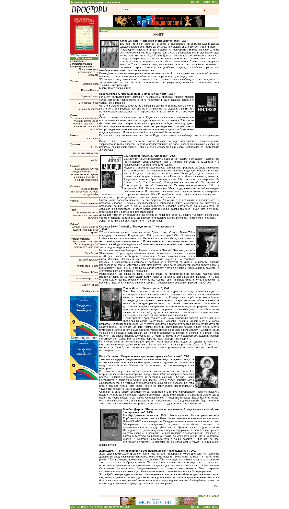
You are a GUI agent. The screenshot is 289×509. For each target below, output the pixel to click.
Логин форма (210, 2)
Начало (195, 2)
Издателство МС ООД (117, 506)
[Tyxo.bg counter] (84, 338)
